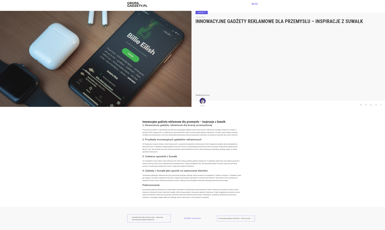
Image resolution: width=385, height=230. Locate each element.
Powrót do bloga (192, 218)
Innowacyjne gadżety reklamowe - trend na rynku (234, 218)
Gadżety (202, 12)
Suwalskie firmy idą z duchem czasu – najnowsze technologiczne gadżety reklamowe (147, 218)
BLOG (255, 3)
